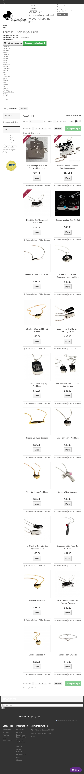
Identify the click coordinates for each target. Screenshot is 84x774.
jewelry (16, 138)
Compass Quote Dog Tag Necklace (37, 384)
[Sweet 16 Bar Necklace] (67, 475)
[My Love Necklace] (37, 584)
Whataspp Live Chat (70, 720)
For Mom (5, 60)
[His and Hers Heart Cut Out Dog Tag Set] (67, 367)
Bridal (4, 82)
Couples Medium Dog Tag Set (68, 220)
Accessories (6, 98)
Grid (76, 122)
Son (4, 86)
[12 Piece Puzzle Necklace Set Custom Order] (67, 149)
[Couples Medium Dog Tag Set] (67, 203)
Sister (4, 72)
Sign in (5, 3)
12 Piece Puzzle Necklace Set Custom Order (67, 167)
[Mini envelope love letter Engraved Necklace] (37, 149)
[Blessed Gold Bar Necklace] (37, 421)
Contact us (6, 1)
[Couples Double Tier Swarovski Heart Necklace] (67, 258)
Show (50, 121)
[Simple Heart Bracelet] (67, 638)
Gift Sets (5, 94)
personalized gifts (8, 138)
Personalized (7, 48)
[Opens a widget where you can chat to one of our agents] (76, 770)
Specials (8, 116)
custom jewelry (8, 142)
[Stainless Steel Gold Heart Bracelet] (37, 312)
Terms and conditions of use (20, 742)
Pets (4, 74)
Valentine (5, 80)
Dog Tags (6, 90)
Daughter (5, 84)
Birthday (5, 52)
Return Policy (20, 754)
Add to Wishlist (31, 185)
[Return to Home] (5, 108)
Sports (5, 78)
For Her (5, 62)
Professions (6, 76)
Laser (4, 102)
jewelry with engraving (10, 146)
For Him (5, 66)
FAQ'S (18, 757)
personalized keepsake (10, 140)
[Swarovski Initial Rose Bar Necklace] (67, 529)
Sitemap (19, 760)
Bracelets (6, 96)
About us (19, 747)
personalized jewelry (9, 136)
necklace (15, 142)
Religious (5, 70)
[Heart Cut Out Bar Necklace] (37, 258)
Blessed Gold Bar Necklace (37, 438)
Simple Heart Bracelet (68, 655)
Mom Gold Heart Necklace (37, 492)
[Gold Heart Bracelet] (37, 638)
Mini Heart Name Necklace (68, 438)
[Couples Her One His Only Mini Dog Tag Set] (67, 312)
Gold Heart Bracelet (37, 655)
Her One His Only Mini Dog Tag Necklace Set (37, 547)
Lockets (5, 88)
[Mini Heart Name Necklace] (67, 421)
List (80, 122)
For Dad (5, 58)
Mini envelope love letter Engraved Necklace (37, 167)
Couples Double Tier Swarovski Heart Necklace (68, 276)
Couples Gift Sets (8, 92)
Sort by (25, 121)
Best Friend (6, 50)
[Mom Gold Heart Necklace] (37, 475)
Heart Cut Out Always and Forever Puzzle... (36, 221)
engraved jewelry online (10, 144)
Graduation (6, 64)
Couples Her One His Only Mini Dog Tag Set (68, 330)
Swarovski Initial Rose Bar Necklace (67, 547)
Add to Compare (44, 185)
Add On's (5, 100)
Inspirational (6, 68)
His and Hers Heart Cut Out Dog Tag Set (67, 384)
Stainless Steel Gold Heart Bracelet (37, 330)
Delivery (19, 732)
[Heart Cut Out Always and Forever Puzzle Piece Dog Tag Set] (37, 203)
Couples (5, 56)
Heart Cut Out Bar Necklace (36, 275)
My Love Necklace (37, 600)
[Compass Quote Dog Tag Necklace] (37, 367)
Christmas (6, 54)
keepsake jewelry (8, 148)
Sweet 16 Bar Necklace (67, 492)
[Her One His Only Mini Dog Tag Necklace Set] (37, 529)
